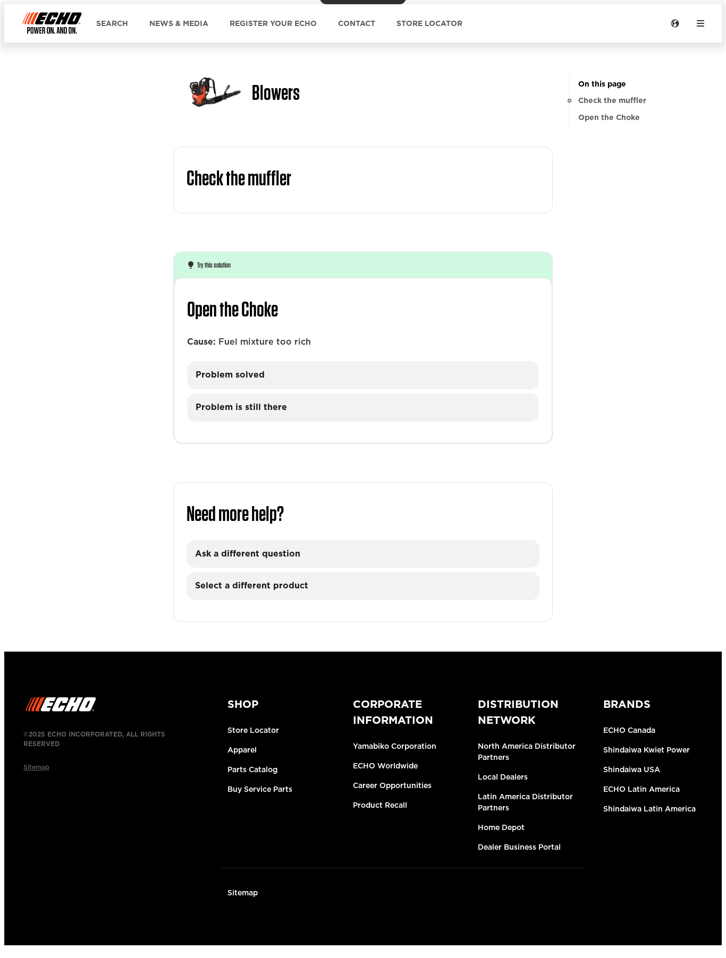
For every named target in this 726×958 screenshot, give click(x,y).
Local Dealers (503, 777)
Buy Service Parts (259, 789)
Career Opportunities (392, 785)
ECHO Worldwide (385, 766)
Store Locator (253, 730)
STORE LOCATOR (429, 23)
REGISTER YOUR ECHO (273, 23)
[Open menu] (700, 23)
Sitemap (242, 892)
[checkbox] (363, 375)
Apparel (242, 750)
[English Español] (675, 23)
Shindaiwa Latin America (649, 809)
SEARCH (112, 23)
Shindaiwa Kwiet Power (646, 750)
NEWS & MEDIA (178, 23)
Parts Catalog (252, 769)
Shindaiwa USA (631, 769)
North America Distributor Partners (527, 752)
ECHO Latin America (641, 789)
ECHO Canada (629, 730)
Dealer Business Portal (519, 847)
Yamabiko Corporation (394, 746)
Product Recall (380, 805)
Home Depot (501, 827)
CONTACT (356, 23)
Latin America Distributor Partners (525, 802)
